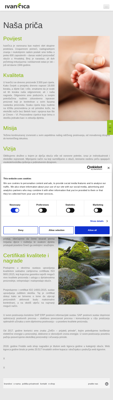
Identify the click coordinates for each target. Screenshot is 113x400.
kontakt (43, 384)
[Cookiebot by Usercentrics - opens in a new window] (89, 168)
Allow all (92, 230)
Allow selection (56, 230)
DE (110, 131)
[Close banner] (109, 168)
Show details (97, 221)
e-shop (51, 384)
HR (110, 123)
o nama (17, 384)
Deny (20, 230)
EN (110, 127)
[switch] (42, 210)
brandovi (8, 384)
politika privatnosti (30, 384)
